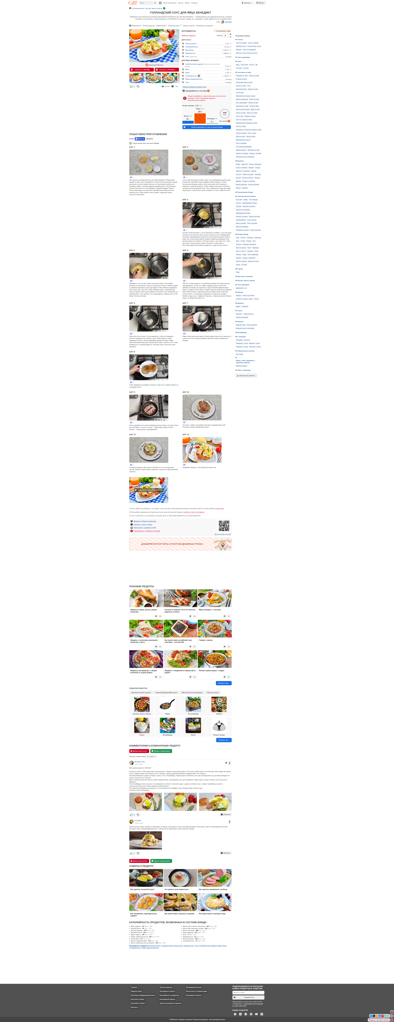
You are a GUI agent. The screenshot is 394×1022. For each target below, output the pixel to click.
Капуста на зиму (252, 113)
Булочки (238, 174)
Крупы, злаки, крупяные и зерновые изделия (245, 361)
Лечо (248, 86)
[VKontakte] (371, 1016)
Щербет (238, 306)
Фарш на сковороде (242, 226)
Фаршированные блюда (249, 203)
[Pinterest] (382, 1016)
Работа (187, 3)
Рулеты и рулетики (248, 295)
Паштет (256, 299)
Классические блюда (245, 192)
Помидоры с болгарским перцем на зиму (248, 130)
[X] (374, 1016)
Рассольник (244, 64)
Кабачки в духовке (242, 216)
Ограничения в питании (246, 351)
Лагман (238, 264)
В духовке (239, 199)
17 (134, 853)
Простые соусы (213, 692)
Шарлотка (245, 164)
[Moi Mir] (379, 1016)
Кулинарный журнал (167, 999)
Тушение (238, 206)
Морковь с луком (254, 343)
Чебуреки (250, 251)
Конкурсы (194, 3)
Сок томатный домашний (243, 146)
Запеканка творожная (249, 244)
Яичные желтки (190, 43)
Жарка (246, 199)
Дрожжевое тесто (241, 288)
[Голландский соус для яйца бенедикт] (137, 78)
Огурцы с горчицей (255, 153)
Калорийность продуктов (204, 25)
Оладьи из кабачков (248, 181)
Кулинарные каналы (194, 995)
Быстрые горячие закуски (141, 692)
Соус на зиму (252, 133)
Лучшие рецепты (166, 987)
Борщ (237, 64)
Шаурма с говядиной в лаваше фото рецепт (180, 671)
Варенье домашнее (242, 99)
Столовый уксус (191, 76)
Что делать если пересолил (176, 889)
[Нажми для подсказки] (208, 91)
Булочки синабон (253, 184)
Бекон (187, 72)
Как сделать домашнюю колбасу (213, 889)
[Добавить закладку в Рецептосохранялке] (172, 86)
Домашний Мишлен (156, 65)
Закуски (240, 292)
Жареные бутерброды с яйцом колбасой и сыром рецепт (143, 671)
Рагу (254, 241)
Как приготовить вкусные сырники (179, 914)
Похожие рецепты (149, 25)
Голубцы (248, 241)
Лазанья (238, 254)
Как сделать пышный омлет (142, 889)
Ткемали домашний (242, 317)
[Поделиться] (392, 1016)
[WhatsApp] (385, 1016)
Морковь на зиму (250, 116)
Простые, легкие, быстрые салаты (246, 53)
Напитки (240, 321)
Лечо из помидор (241, 143)
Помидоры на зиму (242, 75)
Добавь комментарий (162, 751)
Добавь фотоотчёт (140, 751)
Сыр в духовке (251, 220)
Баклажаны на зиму (242, 106)
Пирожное (245, 306)
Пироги (238, 164)
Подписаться (249, 997)
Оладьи (257, 167)
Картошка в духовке (249, 206)
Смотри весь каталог (247, 375)
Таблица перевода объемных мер (194, 87)
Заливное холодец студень (244, 299)
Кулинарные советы (167, 991)
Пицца (244, 254)
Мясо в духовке (252, 223)
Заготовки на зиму (244, 72)
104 (177, 86)
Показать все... (223, 740)
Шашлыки (250, 237)
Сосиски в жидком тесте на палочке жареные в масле (180, 611)
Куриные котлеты (253, 261)
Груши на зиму (250, 136)
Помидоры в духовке (242, 230)
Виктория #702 (139, 762)
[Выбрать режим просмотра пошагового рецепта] (131, 177)
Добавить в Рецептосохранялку (145, 521)
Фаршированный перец (243, 213)
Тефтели (238, 258)
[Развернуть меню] (392, 1020)
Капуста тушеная (241, 261)
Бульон (252, 64)
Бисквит (238, 178)
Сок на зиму (239, 92)
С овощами (241, 336)
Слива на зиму (254, 106)
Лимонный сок (190, 53)
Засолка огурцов (241, 133)
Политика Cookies (137, 999)
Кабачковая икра (241, 89)
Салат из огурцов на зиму (244, 119)
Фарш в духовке (241, 223)
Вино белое (189, 50)
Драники (238, 181)
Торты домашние (243, 57)
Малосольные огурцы (242, 109)
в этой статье (219, 508)
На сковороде (253, 199)
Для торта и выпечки (245, 276)
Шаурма (238, 295)
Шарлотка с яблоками (243, 171)
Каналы (180, 3)
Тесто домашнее (243, 285)
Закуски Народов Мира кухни (166, 692)
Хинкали (238, 244)
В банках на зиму (241, 79)
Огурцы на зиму (254, 75)
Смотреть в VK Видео (167, 69)
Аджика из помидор (242, 153)
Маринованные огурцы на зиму (245, 96)
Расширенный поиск (194, 987)
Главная (134, 987)
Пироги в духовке (248, 174)
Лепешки (257, 178)
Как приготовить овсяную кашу (212, 914)
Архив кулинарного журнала (170, 1003)
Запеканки (258, 237)
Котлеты (243, 237)
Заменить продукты (189, 35)
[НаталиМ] (131, 822)
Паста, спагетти (241, 251)
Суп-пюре (239, 68)
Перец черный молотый (193, 79)
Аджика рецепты (241, 150)
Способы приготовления (246, 196)
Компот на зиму (254, 99)
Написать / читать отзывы (143, 524)
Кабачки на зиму (253, 89)
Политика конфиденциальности (143, 995)
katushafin (228, 22)
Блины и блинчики (241, 167)
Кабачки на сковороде (243, 210)
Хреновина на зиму (253, 150)
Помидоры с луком (242, 343)
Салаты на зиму (241, 86)
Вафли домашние (241, 184)
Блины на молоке (247, 178)
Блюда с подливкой (249, 258)
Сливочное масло (191, 47)
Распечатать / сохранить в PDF (145, 528)
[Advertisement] (249, 20)
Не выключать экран (223, 31)
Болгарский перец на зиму (244, 82)
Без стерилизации (241, 102)
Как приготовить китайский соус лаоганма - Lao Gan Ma (178, 641)
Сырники (253, 171)
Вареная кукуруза (241, 366)
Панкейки (245, 188)
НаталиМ (137, 820)
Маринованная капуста (243, 140)
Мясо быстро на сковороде (192, 692)
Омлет (249, 248)
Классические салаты (254, 46)
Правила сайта (136, 991)
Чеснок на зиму (241, 113)
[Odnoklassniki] (377, 1016)
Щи (256, 64)
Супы (239, 61)
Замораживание (241, 220)
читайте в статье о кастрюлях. (194, 512)
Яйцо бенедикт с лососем (210, 610)
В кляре (244, 264)
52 (134, 815)
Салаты (240, 39)
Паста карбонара (253, 254)
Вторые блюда (242, 234)
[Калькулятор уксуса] (199, 75)
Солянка (246, 68)
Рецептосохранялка (169, 3)
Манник (238, 188)
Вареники (256, 248)
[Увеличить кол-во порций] (230, 34)
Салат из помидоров (249, 49)
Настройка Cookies (138, 1003)
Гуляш (256, 251)
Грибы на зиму (240, 136)
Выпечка (240, 161)
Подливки (239, 314)
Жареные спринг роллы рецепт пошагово (143, 611)
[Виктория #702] (131, 763)
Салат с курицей (253, 43)
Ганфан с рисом (206, 640)
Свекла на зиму (241, 126)
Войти (261, 3)
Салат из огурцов (241, 43)
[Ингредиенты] (392, 1012)
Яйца (187, 69)
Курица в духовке (254, 216)
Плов (237, 241)
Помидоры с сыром (242, 346)
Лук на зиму (239, 116)
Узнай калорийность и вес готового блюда (207, 127)
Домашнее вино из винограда (245, 328)
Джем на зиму (255, 109)
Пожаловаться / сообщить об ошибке (147, 531)
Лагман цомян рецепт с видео (211, 670)
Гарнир (240, 269)
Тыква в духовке (255, 230)
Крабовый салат (241, 46)
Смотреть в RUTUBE (142, 69)
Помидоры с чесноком (243, 340)
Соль (187, 56)
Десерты (240, 303)
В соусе (238, 203)
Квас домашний (252, 325)
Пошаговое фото (174, 25)
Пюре (237, 272)
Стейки (243, 241)
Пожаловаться (136, 25)
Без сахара (239, 354)
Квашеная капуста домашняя (245, 157)
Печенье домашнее (255, 164)
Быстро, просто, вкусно (246, 280)
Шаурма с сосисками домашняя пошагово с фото (144, 641)
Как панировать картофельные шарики (143, 915)
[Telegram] (388, 1016)
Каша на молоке (241, 248)
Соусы (239, 310)
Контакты (134, 1007)
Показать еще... (223, 683)
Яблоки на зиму (253, 102)
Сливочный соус (248, 314)
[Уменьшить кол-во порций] (230, 37)
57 (134, 86)
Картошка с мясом (255, 346)
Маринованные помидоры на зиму (246, 123)
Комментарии (161, 25)
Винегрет (239, 49)
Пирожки (251, 167)
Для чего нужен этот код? (223, 534)
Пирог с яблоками (244, 370)
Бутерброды (242, 332)
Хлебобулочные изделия (194, 64)
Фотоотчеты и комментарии (196, 991)
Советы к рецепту (189, 25)
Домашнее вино (241, 325)
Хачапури (258, 174)
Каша (237, 237)
